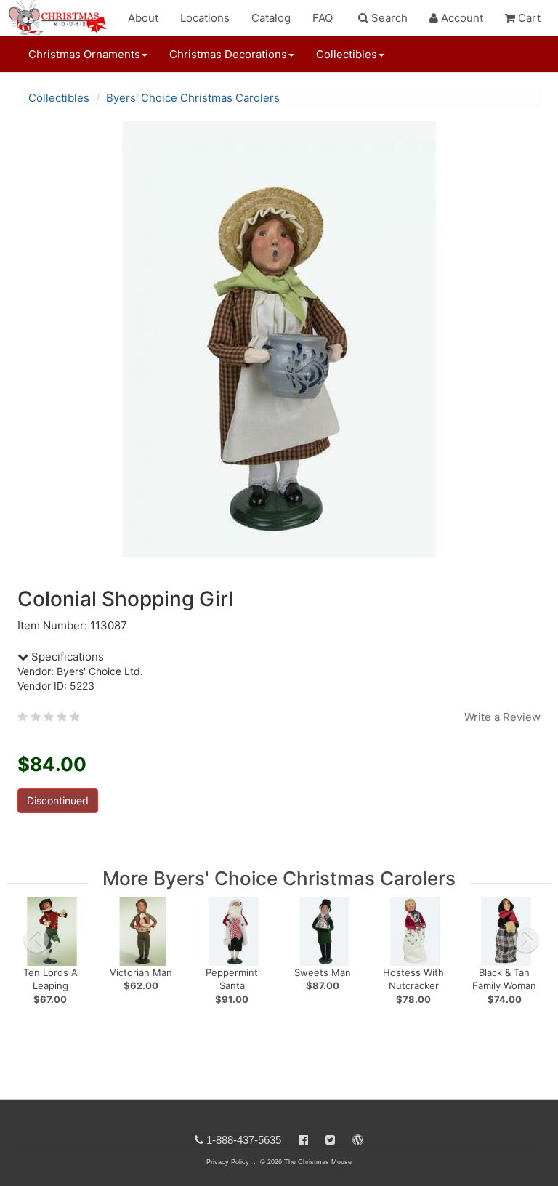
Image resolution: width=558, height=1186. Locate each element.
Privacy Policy (227, 1162)
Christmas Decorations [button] (228, 54)
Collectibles (58, 98)
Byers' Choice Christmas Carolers (193, 98)
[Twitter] (330, 1140)
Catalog (271, 18)
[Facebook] (303, 1140)
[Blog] (357, 1140)
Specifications (66, 656)
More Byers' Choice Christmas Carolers (279, 878)
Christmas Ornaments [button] (84, 54)
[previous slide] (36, 940)
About (143, 18)
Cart (528, 18)
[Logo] (62, 18)
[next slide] (526, 940)
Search (388, 18)
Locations (205, 18)
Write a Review (502, 717)
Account (460, 18)
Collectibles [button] (346, 54)
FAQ (322, 18)
